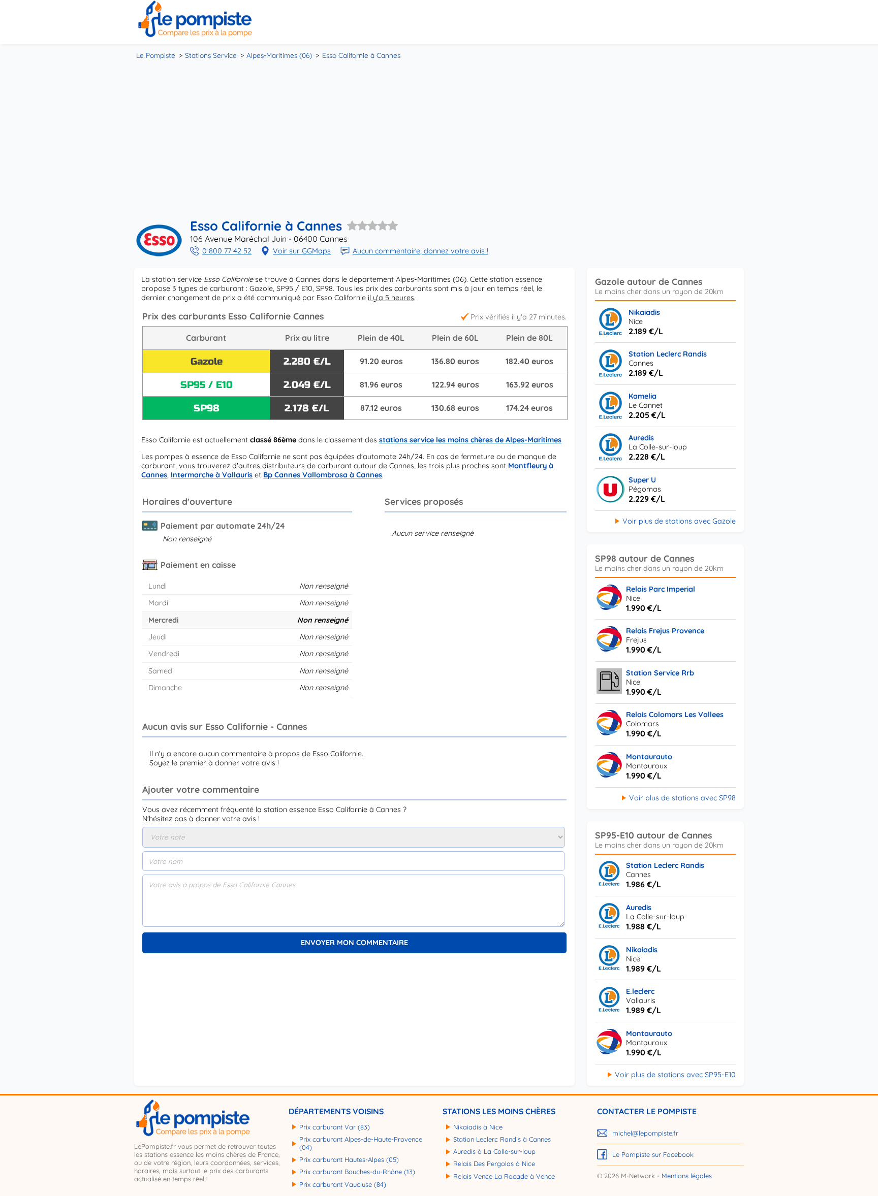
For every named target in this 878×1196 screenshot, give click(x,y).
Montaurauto (649, 756)
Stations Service (211, 55)
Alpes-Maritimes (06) (279, 55)
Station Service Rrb (660, 672)
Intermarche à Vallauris (212, 474)
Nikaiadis (644, 312)
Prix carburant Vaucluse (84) (342, 1184)
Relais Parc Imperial (660, 589)
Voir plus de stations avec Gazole (679, 521)
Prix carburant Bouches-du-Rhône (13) (357, 1172)
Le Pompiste (155, 55)
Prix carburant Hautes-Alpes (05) (349, 1159)
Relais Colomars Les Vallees (675, 714)
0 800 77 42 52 (227, 250)
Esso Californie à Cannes (361, 55)
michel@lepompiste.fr (645, 1133)
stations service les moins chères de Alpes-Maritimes (470, 439)
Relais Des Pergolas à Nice (494, 1163)
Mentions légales (687, 1176)
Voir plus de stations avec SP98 (682, 797)
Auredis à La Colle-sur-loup (494, 1151)
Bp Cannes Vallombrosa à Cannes (322, 474)
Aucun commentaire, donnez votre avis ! (420, 250)
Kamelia (642, 396)
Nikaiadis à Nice (478, 1127)
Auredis (641, 437)
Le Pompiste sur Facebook (653, 1154)
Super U (642, 479)
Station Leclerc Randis (668, 354)
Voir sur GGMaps (302, 250)
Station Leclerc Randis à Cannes (502, 1139)
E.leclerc (640, 991)
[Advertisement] (439, 137)
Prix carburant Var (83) (334, 1127)
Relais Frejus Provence (665, 630)
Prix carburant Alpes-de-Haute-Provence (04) (360, 1143)
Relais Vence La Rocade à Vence (504, 1176)
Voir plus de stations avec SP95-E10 (675, 1074)
